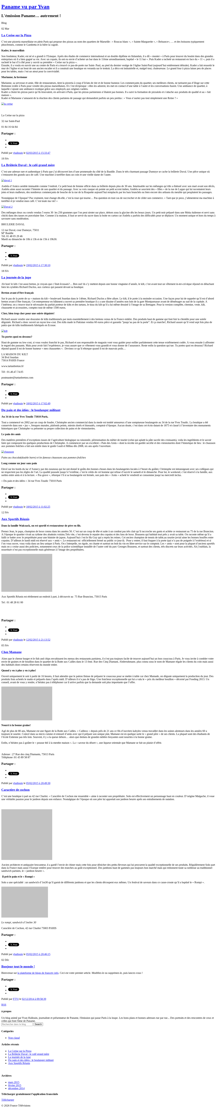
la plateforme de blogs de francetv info (37, 972)
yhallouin (18, 152)
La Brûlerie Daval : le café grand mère (28, 165)
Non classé (14, 1037)
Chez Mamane (11, 652)
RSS (3, 1004)
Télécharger (7, 1099)
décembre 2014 (16, 1088)
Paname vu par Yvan (25, 7)
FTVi (16, 998)
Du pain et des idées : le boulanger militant (30, 410)
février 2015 (14, 1085)
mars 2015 (13, 1082)
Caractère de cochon (15, 790)
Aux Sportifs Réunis (15, 519)
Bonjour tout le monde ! (18, 966)
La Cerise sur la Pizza (16, 35)
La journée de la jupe (16, 277)
